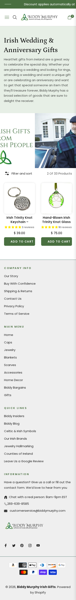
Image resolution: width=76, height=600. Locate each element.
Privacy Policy (14, 306)
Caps (8, 342)
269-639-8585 (18, 504)
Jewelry (9, 350)
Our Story (11, 276)
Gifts (7, 395)
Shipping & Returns (18, 291)
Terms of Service (16, 313)
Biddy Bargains (15, 387)
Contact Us (12, 298)
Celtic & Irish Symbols (20, 431)
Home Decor (13, 380)
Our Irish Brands (15, 438)
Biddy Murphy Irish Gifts (36, 587)
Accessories (13, 372)
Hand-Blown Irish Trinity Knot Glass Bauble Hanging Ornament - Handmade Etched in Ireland (56, 219)
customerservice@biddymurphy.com (37, 510)
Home (8, 335)
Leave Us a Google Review (24, 461)
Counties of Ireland (18, 453)
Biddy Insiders (14, 416)
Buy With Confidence (20, 283)
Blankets (10, 357)
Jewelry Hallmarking (18, 446)
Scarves (10, 365)
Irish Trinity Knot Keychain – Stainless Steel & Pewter (19, 219)
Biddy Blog (11, 423)
